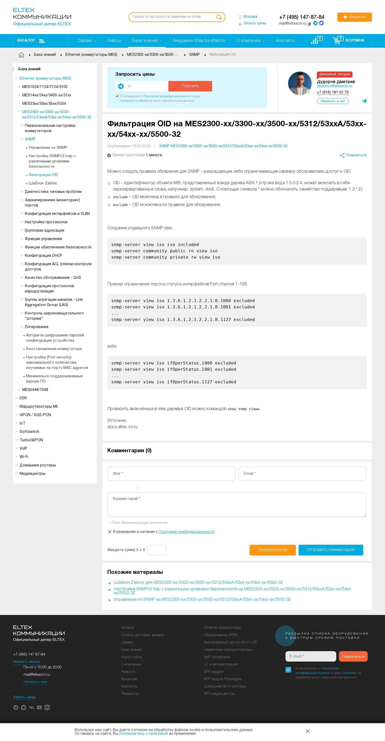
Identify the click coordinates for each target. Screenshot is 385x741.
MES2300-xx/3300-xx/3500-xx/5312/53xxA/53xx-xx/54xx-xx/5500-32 (56, 115)
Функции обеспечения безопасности (58, 247)
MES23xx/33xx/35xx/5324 (44, 104)
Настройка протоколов (46, 222)
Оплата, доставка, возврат (143, 635)
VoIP (23, 448)
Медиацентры (32, 474)
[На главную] (42, 17)
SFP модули (213, 672)
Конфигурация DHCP (43, 256)
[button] (15, 707)
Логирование (36, 327)
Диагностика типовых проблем (53, 192)
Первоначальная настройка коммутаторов (50, 128)
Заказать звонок (26, 662)
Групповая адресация (44, 230)
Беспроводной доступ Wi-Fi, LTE (230, 642)
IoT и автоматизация (221, 664)
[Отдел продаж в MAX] (321, 23)
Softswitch (29, 432)
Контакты (129, 686)
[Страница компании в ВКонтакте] (31, 707)
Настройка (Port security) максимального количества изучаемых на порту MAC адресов (57, 363)
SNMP (30, 139)
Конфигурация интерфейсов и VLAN (57, 214)
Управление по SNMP (48, 148)
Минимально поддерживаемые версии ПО (54, 379)
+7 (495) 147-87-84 (301, 17)
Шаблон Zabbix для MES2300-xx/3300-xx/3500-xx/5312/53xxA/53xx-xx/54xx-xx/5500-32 (198, 583)
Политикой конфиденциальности (167, 96)
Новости (128, 672)
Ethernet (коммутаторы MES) (46, 78)
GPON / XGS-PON (35, 415)
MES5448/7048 (35, 390)
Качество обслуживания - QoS (53, 278)
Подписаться (353, 656)
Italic (117, 489)
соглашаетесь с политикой (143, 733)
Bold (111, 489)
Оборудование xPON (221, 635)
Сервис (127, 642)
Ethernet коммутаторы (222, 628)
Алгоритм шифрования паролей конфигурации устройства (55, 338)
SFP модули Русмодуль (223, 679)
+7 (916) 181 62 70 (333, 92)
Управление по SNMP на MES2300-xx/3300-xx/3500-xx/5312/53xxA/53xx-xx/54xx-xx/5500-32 (202, 600)
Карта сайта (131, 657)
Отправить (331, 550)
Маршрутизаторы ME (39, 406)
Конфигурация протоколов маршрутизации (49, 289)
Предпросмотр (273, 550)
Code (150, 489)
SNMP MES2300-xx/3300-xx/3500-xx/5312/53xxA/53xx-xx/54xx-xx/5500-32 (223, 146)
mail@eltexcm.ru (37, 675)
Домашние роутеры (38, 465)
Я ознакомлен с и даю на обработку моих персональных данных (328, 673)
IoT (22, 423)
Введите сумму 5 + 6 (126, 550)
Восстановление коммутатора (54, 349)
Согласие (127, 100)
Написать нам (35, 682)
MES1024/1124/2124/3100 (45, 87)
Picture (164, 489)
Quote (143, 489)
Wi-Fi (24, 457)
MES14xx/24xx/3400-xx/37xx (46, 95)
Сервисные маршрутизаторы (228, 650)
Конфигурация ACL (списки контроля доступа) (58, 267)
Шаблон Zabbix (43, 183)
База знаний (29, 69)
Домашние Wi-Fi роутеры (225, 686)
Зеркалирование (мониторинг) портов (52, 203)
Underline (124, 489)
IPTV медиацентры (219, 694)
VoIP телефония (217, 657)
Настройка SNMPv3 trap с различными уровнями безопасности (52, 161)
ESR (23, 398)
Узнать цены (24, 697)
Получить (190, 86)
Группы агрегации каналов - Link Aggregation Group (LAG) (53, 302)
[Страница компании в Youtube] (39, 707)
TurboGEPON (31, 440)
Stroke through (131, 489)
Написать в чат (333, 101)
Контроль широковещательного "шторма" (54, 316)
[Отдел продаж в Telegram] (315, 23)
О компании (131, 664)
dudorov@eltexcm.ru (334, 86)
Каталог (26, 40)
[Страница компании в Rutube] (47, 707)
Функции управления (43, 239)
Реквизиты (130, 694)
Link (157, 489)
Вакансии (129, 679)
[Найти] (219, 17)
